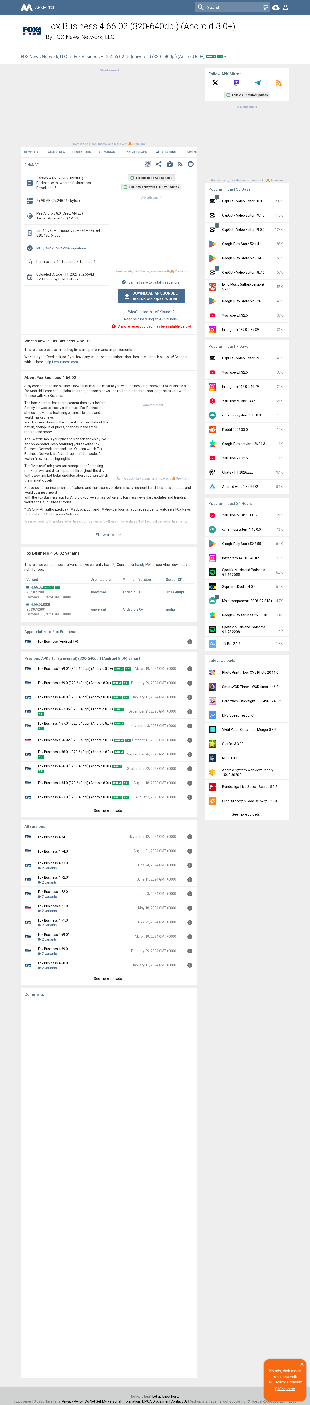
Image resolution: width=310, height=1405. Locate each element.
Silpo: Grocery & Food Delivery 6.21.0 (249, 801)
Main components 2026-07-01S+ (247, 601)
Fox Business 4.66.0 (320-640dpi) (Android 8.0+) (74, 766)
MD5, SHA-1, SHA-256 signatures (61, 248)
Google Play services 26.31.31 (244, 444)
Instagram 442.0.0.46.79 (240, 387)
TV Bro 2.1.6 (231, 644)
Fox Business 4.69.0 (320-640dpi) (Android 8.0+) (74, 683)
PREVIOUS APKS (137, 152)
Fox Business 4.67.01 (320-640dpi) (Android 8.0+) (75, 723)
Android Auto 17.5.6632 (240, 487)
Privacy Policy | (73, 1401)
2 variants (49, 868)
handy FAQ (143, 565)
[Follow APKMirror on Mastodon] (236, 84)
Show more (106, 534)
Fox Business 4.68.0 (53, 963)
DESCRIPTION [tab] (81, 152)
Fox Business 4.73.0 (53, 863)
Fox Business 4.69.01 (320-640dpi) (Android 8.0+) (75, 669)
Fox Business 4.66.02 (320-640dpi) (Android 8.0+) (75, 740)
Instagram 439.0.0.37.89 (240, 330)
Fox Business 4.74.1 (53, 837)
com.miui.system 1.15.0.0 (241, 415)
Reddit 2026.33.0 (235, 429)
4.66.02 (117, 56)
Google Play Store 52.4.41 (241, 244)
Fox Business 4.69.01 (54, 935)
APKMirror (44, 7)
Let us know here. (165, 1396)
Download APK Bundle (155, 296)
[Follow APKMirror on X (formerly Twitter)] (215, 84)
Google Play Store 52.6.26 (241, 301)
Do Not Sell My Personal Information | (113, 1401)
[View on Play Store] (170, 164)
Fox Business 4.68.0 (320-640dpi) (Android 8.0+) (74, 697)
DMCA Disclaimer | (156, 1401)
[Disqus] (109, 1187)
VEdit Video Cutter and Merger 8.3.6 (249, 730)
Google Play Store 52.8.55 (241, 544)
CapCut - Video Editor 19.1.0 (243, 215)
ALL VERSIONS (166, 152)
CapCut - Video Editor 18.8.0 (243, 201)
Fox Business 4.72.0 (53, 892)
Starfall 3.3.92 (232, 744)
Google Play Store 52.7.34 (241, 258)
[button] (148, 164)
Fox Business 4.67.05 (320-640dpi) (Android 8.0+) (75, 709)
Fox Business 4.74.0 (53, 851)
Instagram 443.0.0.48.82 (240, 558)
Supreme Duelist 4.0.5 (239, 587)
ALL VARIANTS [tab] (108, 152)
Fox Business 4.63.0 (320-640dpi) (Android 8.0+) (74, 797)
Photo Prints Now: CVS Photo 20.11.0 (250, 672)
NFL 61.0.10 (231, 758)
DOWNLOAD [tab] (32, 152)
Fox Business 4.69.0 (53, 949)
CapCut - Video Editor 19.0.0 (243, 230)
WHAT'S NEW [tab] (56, 152)
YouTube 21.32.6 (235, 458)
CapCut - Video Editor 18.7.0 (243, 272)
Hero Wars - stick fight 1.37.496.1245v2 (251, 701)
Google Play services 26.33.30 (244, 615)
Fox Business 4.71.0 (53, 920)
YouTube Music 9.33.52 (239, 401)
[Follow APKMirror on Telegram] (258, 84)
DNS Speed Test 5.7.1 (238, 715)
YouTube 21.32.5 (235, 315)
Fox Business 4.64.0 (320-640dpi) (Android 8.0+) (74, 783)
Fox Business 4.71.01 (54, 906)
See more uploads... (109, 811)
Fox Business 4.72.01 (54, 877)
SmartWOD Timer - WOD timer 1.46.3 (250, 687)
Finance (31, 165)
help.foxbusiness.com (61, 362)
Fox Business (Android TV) (58, 641)
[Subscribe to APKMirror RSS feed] (279, 84)
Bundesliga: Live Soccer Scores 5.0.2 (249, 787)
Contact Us (179, 1401)
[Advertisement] (109, 107)
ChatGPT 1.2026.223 (238, 472)
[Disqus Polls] (109, 1061)
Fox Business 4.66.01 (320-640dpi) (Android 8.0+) (75, 752)
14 (59, 262)
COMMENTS (191, 152)
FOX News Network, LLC (84, 37)
